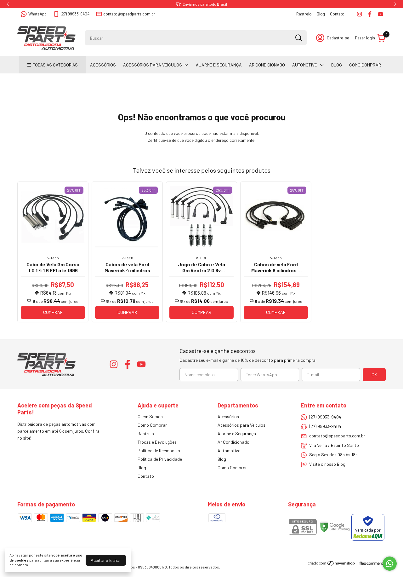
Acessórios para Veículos (152, 64)
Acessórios (103, 64)
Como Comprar (365, 64)
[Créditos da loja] (371, 563)
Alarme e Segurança (219, 64)
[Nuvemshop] (332, 564)
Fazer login (365, 37)
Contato (337, 13)
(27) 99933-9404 (75, 13)
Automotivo (304, 64)
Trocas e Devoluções (157, 442)
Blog (321, 13)
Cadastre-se (338, 37)
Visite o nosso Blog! (327, 464)
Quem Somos (150, 416)
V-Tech (53, 258)
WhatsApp (37, 13)
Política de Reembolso (159, 450)
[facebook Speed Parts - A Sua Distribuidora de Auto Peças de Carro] (370, 14)
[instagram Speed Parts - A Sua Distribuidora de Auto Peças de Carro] (359, 14)
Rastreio (304, 13)
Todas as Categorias (55, 64)
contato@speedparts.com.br (129, 13)
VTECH (201, 258)
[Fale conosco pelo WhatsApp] (390, 564)
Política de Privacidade (160, 459)
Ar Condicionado (267, 64)
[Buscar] (298, 37)
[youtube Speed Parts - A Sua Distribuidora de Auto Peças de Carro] (380, 14)
